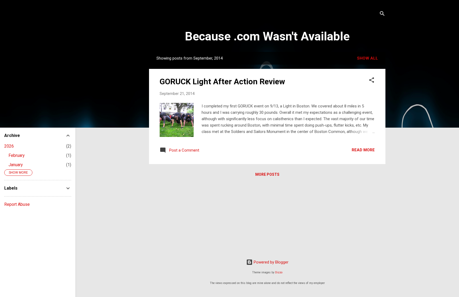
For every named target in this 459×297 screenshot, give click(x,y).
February (16, 155)
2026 (9, 146)
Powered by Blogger (270, 262)
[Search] (382, 14)
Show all (367, 58)
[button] (371, 81)
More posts (267, 174)
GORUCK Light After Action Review (222, 81)
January (15, 164)
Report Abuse (17, 204)
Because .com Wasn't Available (267, 36)
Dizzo (278, 272)
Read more (363, 150)
